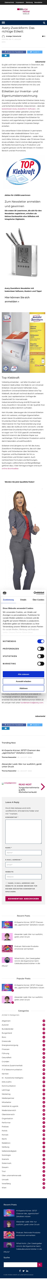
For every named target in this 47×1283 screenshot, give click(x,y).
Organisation (7, 1118)
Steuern (5, 1167)
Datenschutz (9, 2)
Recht (4, 1139)
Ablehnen (24, 688)
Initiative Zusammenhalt (12, 1065)
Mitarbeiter (6, 1102)
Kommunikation (9, 1086)
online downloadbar (10, 468)
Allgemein (6, 1021)
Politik (4, 1131)
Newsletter (38, 2)
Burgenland (7, 1033)
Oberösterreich (8, 1114)
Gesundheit (6, 1057)
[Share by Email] (6, 55)
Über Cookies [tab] (38, 600)
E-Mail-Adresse (13, 860)
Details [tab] (23, 600)
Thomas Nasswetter (9, 757)
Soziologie (6, 1155)
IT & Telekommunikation (12, 1070)
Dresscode (6, 1041)
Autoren (5, 1025)
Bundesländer (7, 1029)
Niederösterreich (9, 1110)
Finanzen (5, 1049)
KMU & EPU (7, 1082)
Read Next (25, 784)
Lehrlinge (6, 1090)
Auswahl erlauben (23, 681)
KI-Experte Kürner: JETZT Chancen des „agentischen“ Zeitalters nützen (21, 751)
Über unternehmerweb (11, 1175)
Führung (5, 1053)
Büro (4, 1037)
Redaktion (6, 1143)
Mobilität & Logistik (10, 1106)
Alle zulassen (23, 674)
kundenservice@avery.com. (32, 703)
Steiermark (6, 1163)
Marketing (6, 1094)
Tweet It (36, 52)
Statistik (5, 1159)
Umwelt (5, 1179)
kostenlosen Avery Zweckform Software (18, 109)
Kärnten (5, 1074)
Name (8, 848)
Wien (4, 1188)
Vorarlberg (6, 1183)
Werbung (29, 2)
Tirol (4, 1171)
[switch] (40, 649)
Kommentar (11, 817)
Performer (6, 1123)
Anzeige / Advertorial (13, 36)
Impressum (20, 2)
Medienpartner (8, 1098)
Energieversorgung (10, 1045)
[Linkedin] (27, 1271)
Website (9, 872)
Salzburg (5, 1147)
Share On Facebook (15, 52)
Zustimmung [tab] (8, 600)
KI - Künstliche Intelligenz (12, 1078)
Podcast (5, 1126)
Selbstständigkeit (9, 1151)
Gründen (5, 1061)
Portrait (5, 1135)
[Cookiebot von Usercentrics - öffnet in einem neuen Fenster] (33, 593)
